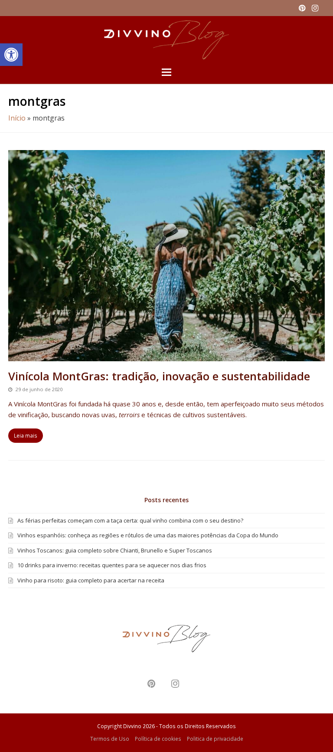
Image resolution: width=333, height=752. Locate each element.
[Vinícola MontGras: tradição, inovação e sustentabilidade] (166, 356)
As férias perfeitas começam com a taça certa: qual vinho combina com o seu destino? (130, 520)
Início (17, 118)
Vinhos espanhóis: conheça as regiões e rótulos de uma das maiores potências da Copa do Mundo (147, 535)
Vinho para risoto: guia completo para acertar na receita (90, 580)
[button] (11, 54)
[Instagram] (315, 7)
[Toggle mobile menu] (166, 71)
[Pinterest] (302, 7)
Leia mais (25, 435)
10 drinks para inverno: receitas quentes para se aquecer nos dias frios (111, 565)
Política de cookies (158, 738)
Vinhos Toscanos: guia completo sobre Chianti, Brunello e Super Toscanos (114, 550)
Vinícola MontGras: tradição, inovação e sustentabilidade (159, 376)
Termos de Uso (109, 738)
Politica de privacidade (215, 738)
